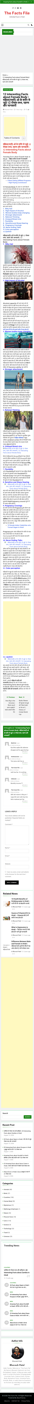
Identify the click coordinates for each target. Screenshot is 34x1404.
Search (5, 1113)
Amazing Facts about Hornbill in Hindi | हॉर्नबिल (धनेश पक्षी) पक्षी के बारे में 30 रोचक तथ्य (19, 1306)
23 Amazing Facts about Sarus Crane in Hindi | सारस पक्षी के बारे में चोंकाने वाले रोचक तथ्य (19, 1316)
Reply (26, 752)
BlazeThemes (21, 1398)
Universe (6, 1236)
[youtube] (18, 8)
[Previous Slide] (28, 2)
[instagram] (15, 8)
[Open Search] (28, 25)
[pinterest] (20, 8)
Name (7, 848)
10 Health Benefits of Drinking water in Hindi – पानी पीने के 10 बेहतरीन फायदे (20, 901)
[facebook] (13, 8)
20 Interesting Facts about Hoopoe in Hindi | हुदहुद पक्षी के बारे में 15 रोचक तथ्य (20, 1297)
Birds (5, 1193)
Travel (6, 1232)
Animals (6, 1189)
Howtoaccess (15, 756)
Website (7, 864)
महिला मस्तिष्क (19, 438)
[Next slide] (31, 2)
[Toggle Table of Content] (23, 138)
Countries (7, 1197)
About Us (7, 1401)
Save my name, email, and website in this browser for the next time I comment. (17, 874)
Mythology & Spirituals (11, 1209)
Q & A (5, 1221)
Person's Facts (8, 1217)
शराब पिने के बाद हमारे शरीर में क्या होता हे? (17, 329)
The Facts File (17, 13)
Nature (6, 1213)
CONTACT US (16, 1401)
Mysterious (7, 1205)
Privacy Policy (25, 1401)
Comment (9, 824)
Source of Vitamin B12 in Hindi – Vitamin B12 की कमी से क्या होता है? (20, 915)
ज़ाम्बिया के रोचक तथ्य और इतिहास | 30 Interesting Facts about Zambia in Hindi (15, 2)
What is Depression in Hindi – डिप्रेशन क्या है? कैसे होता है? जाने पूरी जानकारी (20, 929)
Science (6, 1225)
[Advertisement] (17, 54)
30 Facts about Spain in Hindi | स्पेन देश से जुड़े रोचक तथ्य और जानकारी (19, 1287)
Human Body (8, 90)
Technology (7, 1228)
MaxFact (13, 743)
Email (7, 856)
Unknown (14, 779)
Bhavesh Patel (9, 109)
